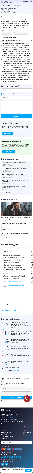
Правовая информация (7, 417)
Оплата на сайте (27, 432)
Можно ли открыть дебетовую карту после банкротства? (14, 163)
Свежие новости (5, 438)
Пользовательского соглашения (19, 401)
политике (17, 470)
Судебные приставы (6, 432)
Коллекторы (4, 426)
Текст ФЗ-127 (4, 434)
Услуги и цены (26, 426)
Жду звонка (16, 397)
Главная (3, 5)
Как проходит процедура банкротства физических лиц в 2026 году (15, 218)
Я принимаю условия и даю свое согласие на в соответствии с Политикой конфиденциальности (17, 402)
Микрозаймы (4, 430)
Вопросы (8, 5)
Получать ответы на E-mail (9, 94)
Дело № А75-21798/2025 (14, 282)
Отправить (16, 116)
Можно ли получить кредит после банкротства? (14, 234)
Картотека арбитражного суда (15, 286)
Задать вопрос (7, 133)
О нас (24, 424)
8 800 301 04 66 (27, 2)
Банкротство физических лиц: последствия (13, 223)
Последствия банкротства (21, 33)
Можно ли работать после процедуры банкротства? (12, 175)
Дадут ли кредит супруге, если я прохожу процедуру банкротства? (14, 169)
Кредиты (3, 428)
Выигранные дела (27, 428)
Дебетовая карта (6, 33)
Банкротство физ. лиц (6, 424)
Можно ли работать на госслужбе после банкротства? (13, 187)
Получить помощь (8, 151)
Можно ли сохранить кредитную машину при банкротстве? (15, 181)
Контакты (25, 434)
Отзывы (24, 430)
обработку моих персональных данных (16, 402)
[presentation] (3, 304)
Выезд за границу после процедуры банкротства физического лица (15, 228)
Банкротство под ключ (7, 436)
